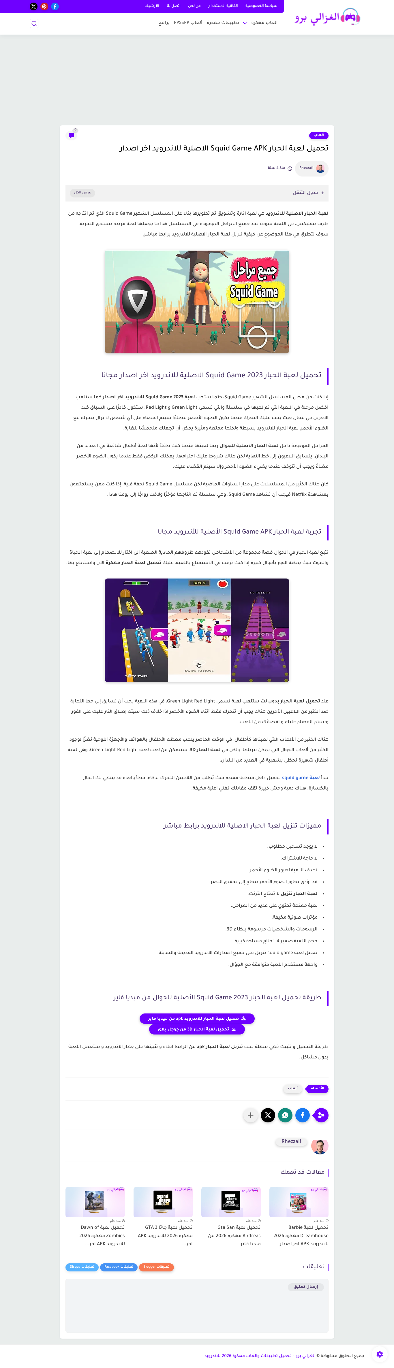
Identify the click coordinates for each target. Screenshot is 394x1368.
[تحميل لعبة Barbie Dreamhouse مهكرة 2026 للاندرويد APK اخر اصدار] (299, 1200)
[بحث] (34, 23)
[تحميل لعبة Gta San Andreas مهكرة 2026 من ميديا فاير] (231, 1200)
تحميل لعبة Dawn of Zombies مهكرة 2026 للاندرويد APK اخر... (102, 1236)
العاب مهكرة (264, 23)
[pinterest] (44, 6)
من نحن (194, 6)
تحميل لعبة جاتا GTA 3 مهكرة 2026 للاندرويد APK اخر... (165, 1236)
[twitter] (33, 6)
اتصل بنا (174, 6)
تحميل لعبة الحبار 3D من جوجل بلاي (193, 1030)
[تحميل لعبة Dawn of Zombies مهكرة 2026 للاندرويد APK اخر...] (95, 1200)
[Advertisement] (197, 80)
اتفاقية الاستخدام (223, 6)
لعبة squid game (301, 778)
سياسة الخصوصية (261, 6)
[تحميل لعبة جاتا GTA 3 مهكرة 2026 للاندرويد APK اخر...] (163, 1200)
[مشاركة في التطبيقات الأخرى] (250, 1115)
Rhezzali (306, 168)
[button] (302, 1115)
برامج (164, 23)
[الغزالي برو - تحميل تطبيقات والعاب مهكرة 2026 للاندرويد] (325, 17)
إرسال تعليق (306, 1287)
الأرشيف (152, 6)
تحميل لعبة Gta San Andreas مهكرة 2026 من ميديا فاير (234, 1236)
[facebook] (55, 6)
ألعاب (319, 135)
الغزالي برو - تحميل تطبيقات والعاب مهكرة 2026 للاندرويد (260, 1356)
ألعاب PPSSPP (188, 23)
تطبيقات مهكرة (223, 23)
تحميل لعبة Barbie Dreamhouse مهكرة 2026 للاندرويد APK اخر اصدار (301, 1236)
